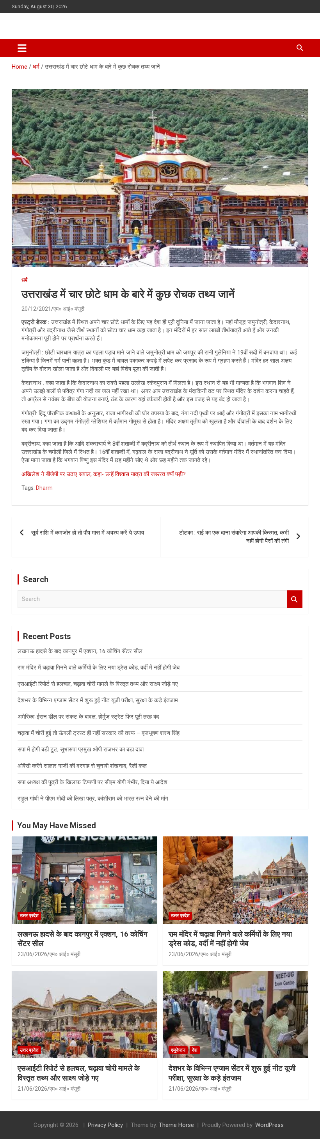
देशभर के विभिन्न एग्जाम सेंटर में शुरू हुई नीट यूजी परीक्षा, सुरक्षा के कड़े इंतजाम (98, 700)
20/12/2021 (36, 309)
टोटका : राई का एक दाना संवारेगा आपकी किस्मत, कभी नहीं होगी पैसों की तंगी (234, 536)
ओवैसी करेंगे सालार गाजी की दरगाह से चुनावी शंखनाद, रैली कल (82, 765)
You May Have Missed (56, 825)
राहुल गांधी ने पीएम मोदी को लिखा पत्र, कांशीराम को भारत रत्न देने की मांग (93, 798)
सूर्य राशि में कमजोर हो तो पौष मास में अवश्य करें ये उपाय (87, 532)
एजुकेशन (178, 1050)
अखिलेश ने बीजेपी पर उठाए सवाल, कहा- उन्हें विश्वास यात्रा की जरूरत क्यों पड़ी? (103, 474)
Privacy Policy (105, 1124)
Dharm (44, 488)
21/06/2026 (32, 1089)
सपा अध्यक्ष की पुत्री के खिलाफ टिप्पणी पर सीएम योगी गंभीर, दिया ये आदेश (92, 782)
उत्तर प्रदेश (29, 915)
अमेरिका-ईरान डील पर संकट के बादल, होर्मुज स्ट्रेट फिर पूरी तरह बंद (88, 716)
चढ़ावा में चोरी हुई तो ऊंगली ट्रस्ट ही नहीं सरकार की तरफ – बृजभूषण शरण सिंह (99, 733)
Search (294, 599)
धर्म (24, 280)
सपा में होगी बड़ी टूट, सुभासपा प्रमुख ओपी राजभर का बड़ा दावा (81, 749)
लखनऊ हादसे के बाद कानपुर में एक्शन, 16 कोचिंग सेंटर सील (80, 651)
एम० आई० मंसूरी (68, 309)
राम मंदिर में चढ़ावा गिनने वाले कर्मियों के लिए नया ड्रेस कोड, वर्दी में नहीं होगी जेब (99, 667)
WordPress (269, 1124)
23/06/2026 (32, 954)
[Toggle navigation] (22, 48)
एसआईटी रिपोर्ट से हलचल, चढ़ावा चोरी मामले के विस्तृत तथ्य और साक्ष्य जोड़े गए (98, 683)
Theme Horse (176, 1124)
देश (194, 1050)
